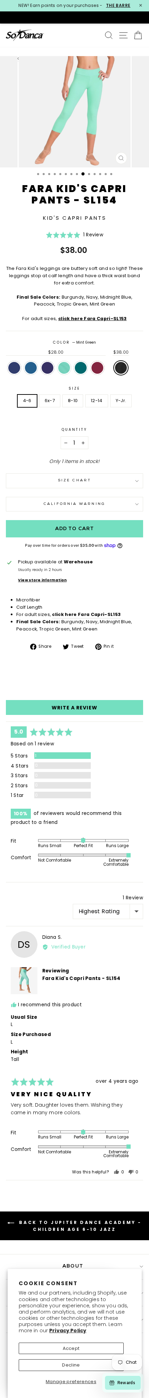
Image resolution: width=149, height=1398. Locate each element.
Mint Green (64, 368)
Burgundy (97, 368)
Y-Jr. (121, 400)
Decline (71, 1365)
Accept (71, 1348)
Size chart (74, 480)
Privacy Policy (67, 1330)
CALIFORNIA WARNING (74, 504)
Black (121, 368)
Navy (14, 368)
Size (74, 388)
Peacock (31, 368)
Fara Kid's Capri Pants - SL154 (81, 978)
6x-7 (50, 400)
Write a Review (74, 707)
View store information (42, 580)
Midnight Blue (47, 368)
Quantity (74, 429)
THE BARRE (118, 5)
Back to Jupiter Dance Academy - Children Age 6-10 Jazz (79, 1226)
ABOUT (72, 1266)
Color (74, 342)
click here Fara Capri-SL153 (92, 318)
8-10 (73, 400)
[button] (74, 237)
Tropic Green (81, 368)
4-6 (27, 400)
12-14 (97, 400)
